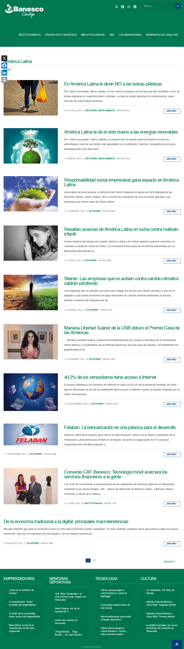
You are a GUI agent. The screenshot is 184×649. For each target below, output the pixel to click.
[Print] (4, 79)
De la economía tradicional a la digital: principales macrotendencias (66, 521)
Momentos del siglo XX (162, 35)
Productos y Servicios (61, 35)
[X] (116, 7)
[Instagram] (129, 7)
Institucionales (30, 35)
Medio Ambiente (106, 111)
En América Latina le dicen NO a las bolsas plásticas (113, 84)
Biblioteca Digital (93, 35)
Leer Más (171, 111)
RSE (112, 35)
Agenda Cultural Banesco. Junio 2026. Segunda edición (161, 603)
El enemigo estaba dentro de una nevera (115, 606)
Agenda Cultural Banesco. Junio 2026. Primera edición (160, 615)
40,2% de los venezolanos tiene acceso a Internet (110, 377)
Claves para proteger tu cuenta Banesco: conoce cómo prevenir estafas (113, 631)
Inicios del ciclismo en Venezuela (66, 622)
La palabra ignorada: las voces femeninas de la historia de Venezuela (162, 628)
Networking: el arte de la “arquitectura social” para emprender (21, 628)
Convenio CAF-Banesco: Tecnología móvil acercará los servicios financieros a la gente (115, 474)
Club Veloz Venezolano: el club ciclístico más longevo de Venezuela (70, 597)
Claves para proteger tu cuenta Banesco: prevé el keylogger (114, 593)
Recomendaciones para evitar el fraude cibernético (116, 618)
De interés (91, 111)
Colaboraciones (130, 35)
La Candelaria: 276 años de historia (160, 591)
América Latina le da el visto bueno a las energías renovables (121, 132)
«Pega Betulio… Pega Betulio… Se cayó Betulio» (68, 633)
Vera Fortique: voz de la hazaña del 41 (67, 610)
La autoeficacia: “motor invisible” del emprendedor (22, 603)
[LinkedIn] (135, 7)
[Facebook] (122, 7)
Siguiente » (169, 562)
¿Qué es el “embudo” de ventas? (21, 591)
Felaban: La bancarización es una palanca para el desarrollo (120, 427)
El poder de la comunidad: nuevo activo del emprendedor (24, 615)
